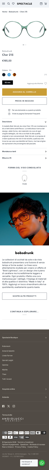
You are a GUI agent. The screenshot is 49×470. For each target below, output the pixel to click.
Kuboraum (6, 346)
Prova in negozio (24, 101)
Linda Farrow (7, 356)
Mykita (4, 370)
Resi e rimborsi (8, 447)
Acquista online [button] (8, 389)
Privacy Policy (20, 447)
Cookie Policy (32, 447)
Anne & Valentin (8, 351)
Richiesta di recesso (37, 444)
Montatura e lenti (9, 151)
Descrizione (7, 122)
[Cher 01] (3, 74)
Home (4, 12)
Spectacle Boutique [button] (10, 338)
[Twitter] (8, 406)
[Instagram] (14, 406)
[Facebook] (3, 406)
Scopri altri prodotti (24, 296)
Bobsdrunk (13, 12)
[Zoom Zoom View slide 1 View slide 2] (24, 31)
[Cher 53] (14, 74)
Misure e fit (6, 158)
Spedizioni (24, 444)
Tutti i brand (7, 379)
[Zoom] (24, 29)
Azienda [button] (5, 397)
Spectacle (8, 442)
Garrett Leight (7, 360)
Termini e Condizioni (25, 442)
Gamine (5, 365)
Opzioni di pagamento (10, 444)
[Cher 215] (9, 74)
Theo (4, 374)
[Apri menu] (6, 3)
